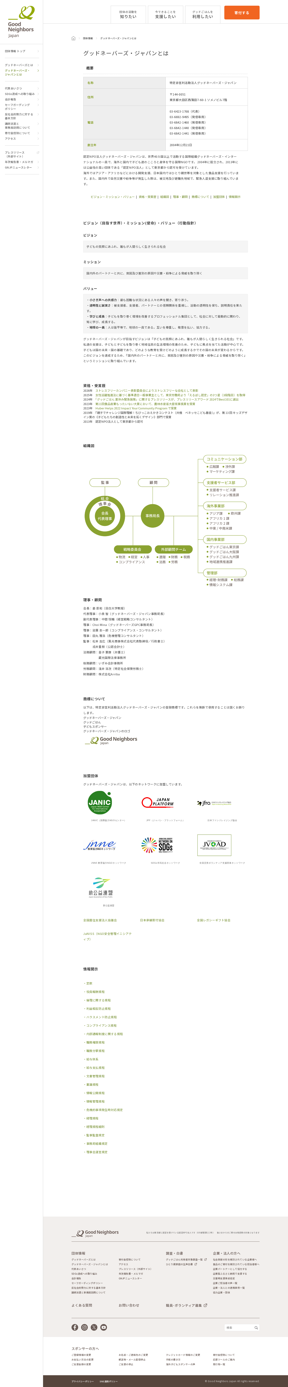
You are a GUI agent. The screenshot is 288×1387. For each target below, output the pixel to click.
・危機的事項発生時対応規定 (103, 1110)
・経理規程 (91, 1118)
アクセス (10, 138)
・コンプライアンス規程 (100, 1025)
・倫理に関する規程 (97, 1000)
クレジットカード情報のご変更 (183, 1355)
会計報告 (10, 99)
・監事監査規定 (94, 1135)
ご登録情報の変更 (81, 1355)
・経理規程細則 (94, 1127)
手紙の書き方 (173, 1359)
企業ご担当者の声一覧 (225, 1283)
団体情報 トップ (15, 51)
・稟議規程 (91, 1084)
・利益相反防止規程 (97, 1008)
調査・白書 (174, 1253)
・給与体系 (91, 1059)
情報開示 (235, 197)
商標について (200, 197)
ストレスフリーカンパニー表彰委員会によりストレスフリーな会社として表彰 (146, 390)
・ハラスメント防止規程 (100, 1017)
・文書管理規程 (94, 1076)
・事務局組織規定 (95, 1143)
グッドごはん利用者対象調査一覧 (184, 1259)
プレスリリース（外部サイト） (15, 154)
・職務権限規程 (94, 1042)
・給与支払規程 (94, 1068)
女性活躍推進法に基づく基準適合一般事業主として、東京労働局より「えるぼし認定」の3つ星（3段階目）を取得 (170, 395)
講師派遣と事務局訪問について (17, 125)
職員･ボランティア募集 (184, 1305)
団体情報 (88, 38)
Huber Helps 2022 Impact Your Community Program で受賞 (136, 408)
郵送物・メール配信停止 (132, 1359)
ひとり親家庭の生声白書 (179, 1264)
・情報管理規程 (94, 1101)
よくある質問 (82, 1305)
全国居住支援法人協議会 (100, 920)
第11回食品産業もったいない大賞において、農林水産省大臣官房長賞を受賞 (145, 404)
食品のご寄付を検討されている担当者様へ (236, 1264)
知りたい (128, 14)
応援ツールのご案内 (224, 1359)
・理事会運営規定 (95, 1152)
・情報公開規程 (94, 1093)
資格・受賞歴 (147, 197)
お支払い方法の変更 (82, 1359)
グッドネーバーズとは (19, 65)
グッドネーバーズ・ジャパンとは (17, 72)
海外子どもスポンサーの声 (180, 1364)
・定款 (87, 983)
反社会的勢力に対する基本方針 (19, 116)
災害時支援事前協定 (224, 1278)
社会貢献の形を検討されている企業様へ (235, 1259)
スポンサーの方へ (85, 1348)
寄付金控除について (17, 133)
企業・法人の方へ (226, 1253)
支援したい (165, 14)
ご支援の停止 (126, 1364)
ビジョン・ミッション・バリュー (113, 197)
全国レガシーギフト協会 (214, 920)
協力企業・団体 (221, 1292)
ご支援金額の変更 (81, 1364)
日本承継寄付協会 (152, 920)
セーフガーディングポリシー (17, 107)
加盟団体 (219, 197)
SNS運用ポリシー (109, 1381)
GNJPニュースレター (18, 167)
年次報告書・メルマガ (19, 162)
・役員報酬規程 (94, 992)
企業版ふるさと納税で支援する (230, 1273)
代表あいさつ (13, 88)
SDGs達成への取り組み (20, 94)
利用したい (202, 14)
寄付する (242, 12)
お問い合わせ (129, 1305)
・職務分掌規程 (94, 1051)
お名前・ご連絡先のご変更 (133, 1355)
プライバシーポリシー (83, 1381)
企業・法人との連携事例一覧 (229, 1288)
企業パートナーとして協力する (230, 1269)
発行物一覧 (219, 1364)
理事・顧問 (180, 197)
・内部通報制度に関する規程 (103, 1034)
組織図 (164, 197)
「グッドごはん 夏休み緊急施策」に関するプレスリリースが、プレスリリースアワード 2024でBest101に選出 (167, 399)
